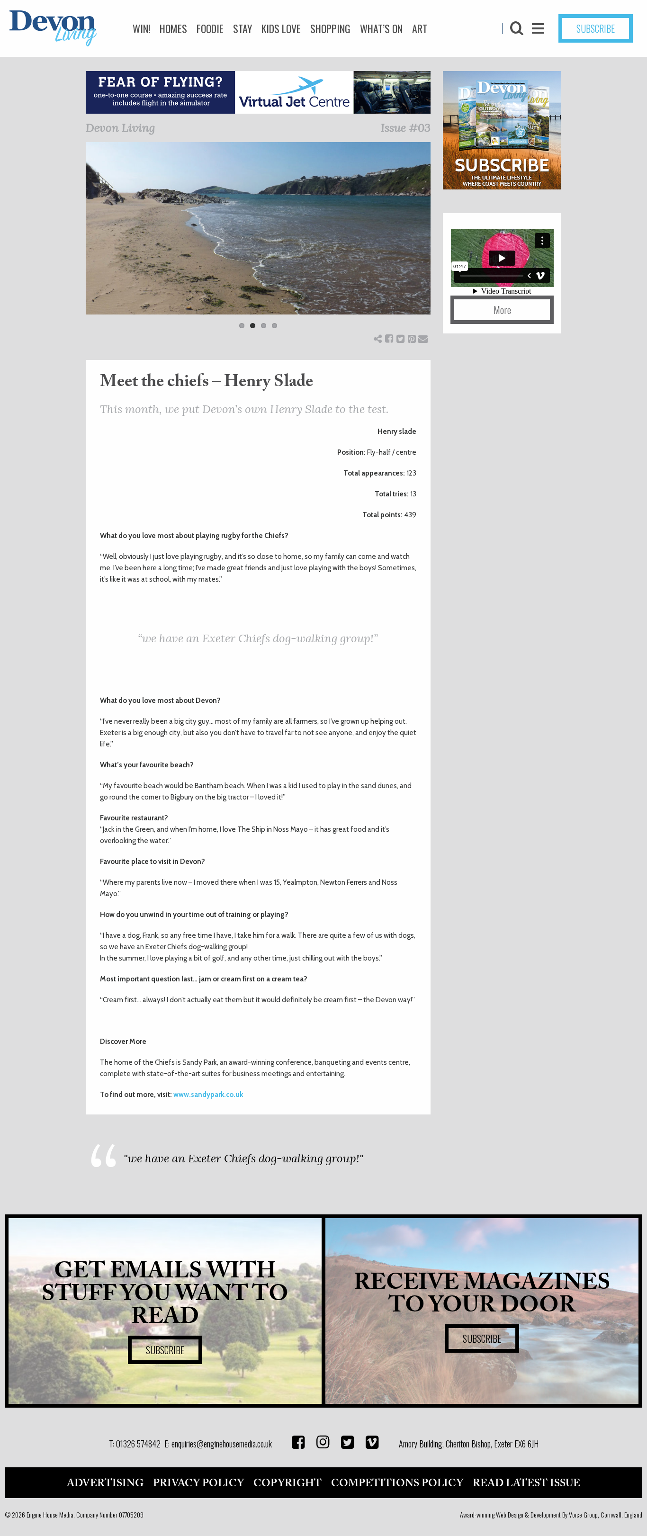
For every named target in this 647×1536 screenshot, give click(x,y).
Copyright (287, 1483)
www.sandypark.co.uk (208, 1094)
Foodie (210, 28)
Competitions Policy (397, 1483)
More (502, 310)
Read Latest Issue (526, 1483)
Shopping (330, 28)
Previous (71, 241)
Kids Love (281, 28)
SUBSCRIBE (595, 28)
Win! (141, 28)
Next (444, 241)
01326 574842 (138, 1443)
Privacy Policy (198, 1483)
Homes (173, 28)
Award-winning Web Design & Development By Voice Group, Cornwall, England (551, 1514)
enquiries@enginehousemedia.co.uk (221, 1443)
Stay (242, 28)
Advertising (105, 1483)
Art (419, 28)
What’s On (381, 28)
